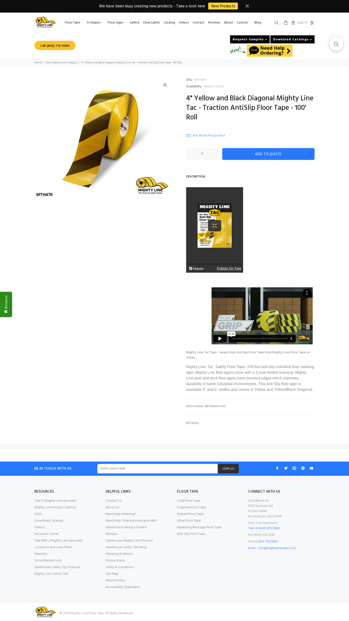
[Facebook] (277, 468)
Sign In (302, 22)
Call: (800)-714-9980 (55, 46)
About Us (112, 507)
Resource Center (46, 534)
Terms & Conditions (120, 567)
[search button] (277, 23)
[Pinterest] (303, 468)
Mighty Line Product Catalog (55, 507)
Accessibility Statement (123, 587)
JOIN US (228, 469)
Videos (39, 527)
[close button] (247, 6)
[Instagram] (294, 468)
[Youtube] (311, 468)
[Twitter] (286, 468)
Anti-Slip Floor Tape (191, 534)
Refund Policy (116, 580)
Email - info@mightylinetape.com (272, 548)
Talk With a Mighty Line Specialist (58, 540)
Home (38, 62)
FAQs (38, 514)
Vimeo (191, 357)
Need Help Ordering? (121, 514)
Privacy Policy (115, 560)
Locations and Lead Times (53, 547)
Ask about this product (209, 135)
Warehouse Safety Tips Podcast (57, 567)
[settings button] (311, 23)
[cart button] (286, 23)
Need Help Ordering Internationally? (131, 520)
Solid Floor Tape (188, 501)
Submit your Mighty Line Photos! (129, 540)
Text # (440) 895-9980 (264, 528)
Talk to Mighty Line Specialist (55, 501)
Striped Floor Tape (190, 514)
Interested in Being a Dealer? (126, 527)
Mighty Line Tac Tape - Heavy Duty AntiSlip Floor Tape (225, 352)
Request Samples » (250, 39)
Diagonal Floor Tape (191, 507)
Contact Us (114, 501)
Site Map (112, 574)
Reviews (112, 534)
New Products (223, 6)
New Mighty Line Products (61, 62)
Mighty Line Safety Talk (51, 574)
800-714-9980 (268, 541)
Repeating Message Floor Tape (199, 527)
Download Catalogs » (292, 39)
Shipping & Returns (119, 554)
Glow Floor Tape (189, 520)
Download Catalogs (48, 520)
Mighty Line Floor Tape (289, 352)
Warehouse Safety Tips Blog (126, 547)
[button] (336, 44)
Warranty (40, 554)
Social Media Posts (48, 560)
